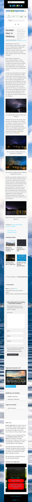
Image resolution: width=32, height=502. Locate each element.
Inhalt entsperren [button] (16, 480)
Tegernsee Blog (20, 34)
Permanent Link (12, 230)
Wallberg (13, 226)
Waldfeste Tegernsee (13, 396)
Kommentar (10, 312)
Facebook (11, 5)
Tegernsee (8, 226)
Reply (16, 288)
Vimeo (15, 5)
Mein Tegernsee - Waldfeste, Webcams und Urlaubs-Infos (21, 31)
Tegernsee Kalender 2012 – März (21, 249)
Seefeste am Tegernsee (13, 399)
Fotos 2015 (22, 36)
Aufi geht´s (14, 500)
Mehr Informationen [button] (16, 477)
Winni (7, 288)
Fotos (18, 36)
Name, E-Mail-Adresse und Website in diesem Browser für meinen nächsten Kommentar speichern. (15, 349)
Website (9, 341)
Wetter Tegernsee (12, 408)
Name (8, 331)
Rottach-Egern (18, 224)
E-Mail (8, 336)
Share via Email (12, 232)
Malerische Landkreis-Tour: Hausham (10, 249)
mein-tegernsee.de (17, 496)
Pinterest (21, 5)
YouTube (17, 5)
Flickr (19, 5)
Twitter (13, 5)
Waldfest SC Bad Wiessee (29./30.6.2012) (21, 264)
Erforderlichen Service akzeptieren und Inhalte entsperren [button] (16, 486)
